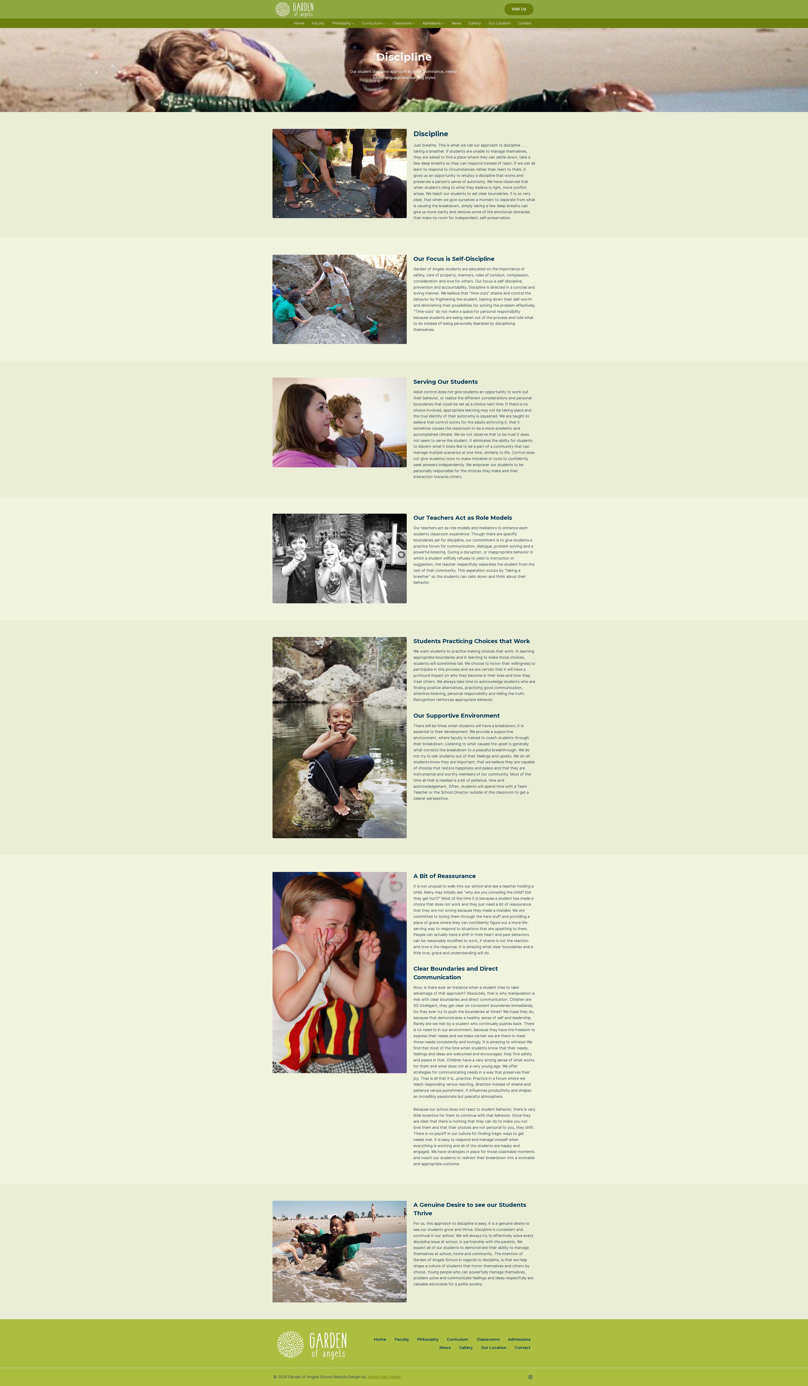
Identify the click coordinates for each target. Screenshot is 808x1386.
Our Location (500, 23)
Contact (525, 23)
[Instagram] (530, 1377)
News (456, 23)
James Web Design (384, 1377)
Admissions (519, 1339)
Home (299, 23)
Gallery (475, 23)
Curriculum (457, 1339)
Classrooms (488, 1339)
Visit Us (519, 9)
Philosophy (428, 1339)
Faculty (318, 23)
